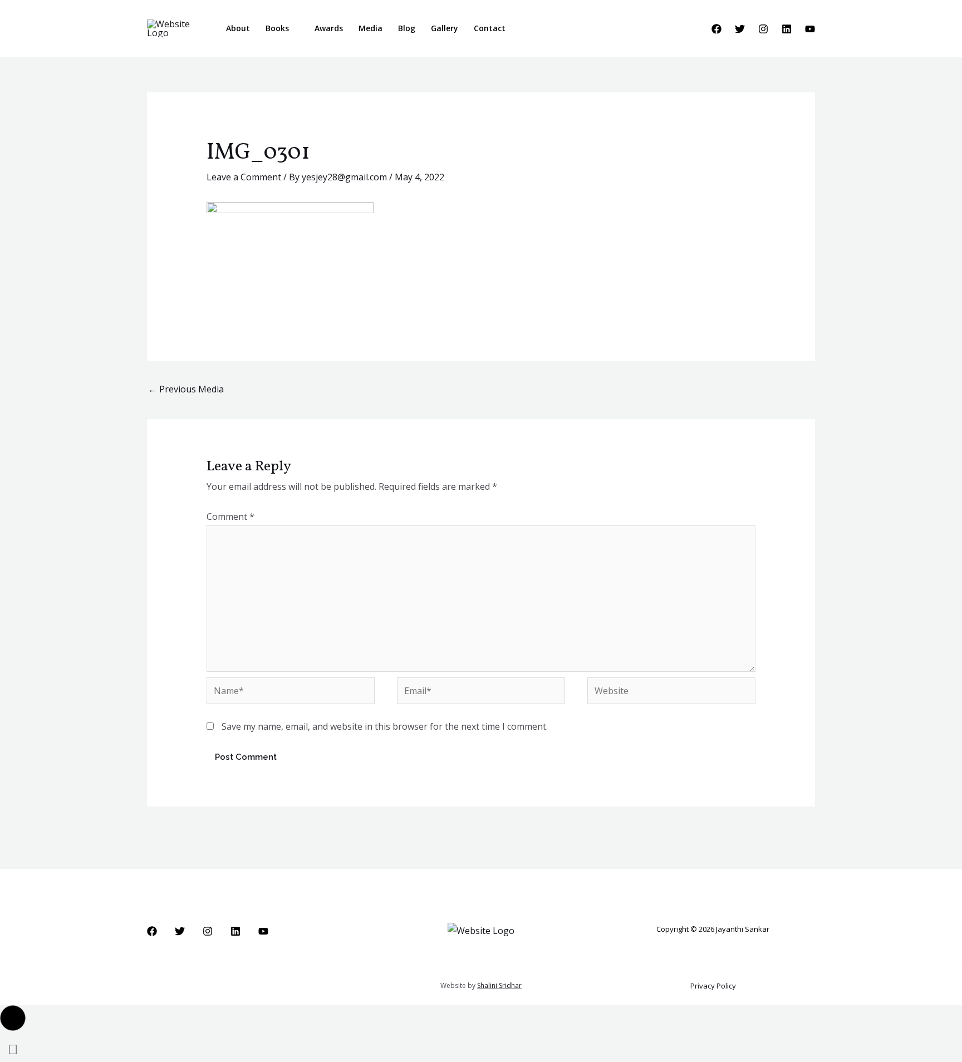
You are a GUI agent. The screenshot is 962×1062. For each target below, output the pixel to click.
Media (370, 28)
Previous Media (186, 389)
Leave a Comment (244, 177)
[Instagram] (763, 29)
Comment (230, 516)
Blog (406, 28)
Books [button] (277, 28)
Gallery (444, 28)
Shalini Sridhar (499, 985)
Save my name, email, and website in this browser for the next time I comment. (385, 726)
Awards (329, 28)
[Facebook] (716, 29)
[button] (528, 29)
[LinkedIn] (787, 29)
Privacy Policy (713, 986)
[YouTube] (810, 29)
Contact (489, 28)
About (238, 28)
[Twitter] (740, 29)
